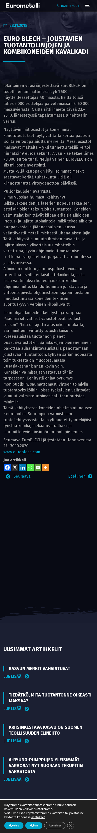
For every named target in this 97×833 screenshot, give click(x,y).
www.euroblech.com (21, 452)
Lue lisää (12, 676)
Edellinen (77, 476)
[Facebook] (7, 467)
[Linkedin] (22, 467)
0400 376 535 (70, 6)
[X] (15, 467)
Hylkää (34, 825)
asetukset (38, 817)
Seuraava (21, 476)
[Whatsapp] (30, 467)
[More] (45, 467)
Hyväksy (14, 825)
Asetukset (55, 825)
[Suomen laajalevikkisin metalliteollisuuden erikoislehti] (21, 5)
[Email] (38, 467)
